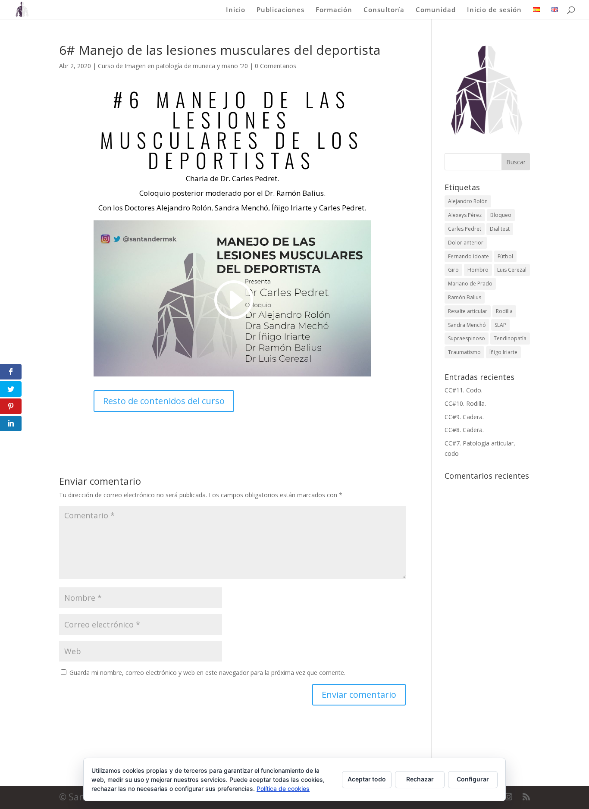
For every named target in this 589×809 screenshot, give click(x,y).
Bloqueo (500, 215)
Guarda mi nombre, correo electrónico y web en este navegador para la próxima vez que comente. (207, 672)
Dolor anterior (465, 242)
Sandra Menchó (467, 325)
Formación (334, 10)
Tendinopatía (510, 338)
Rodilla (504, 311)
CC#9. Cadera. (464, 417)
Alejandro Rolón (468, 201)
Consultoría (383, 10)
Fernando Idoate (468, 256)
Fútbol (505, 256)
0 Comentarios (275, 66)
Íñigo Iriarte (503, 352)
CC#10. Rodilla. (465, 403)
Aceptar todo (367, 779)
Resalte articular (467, 311)
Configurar (473, 779)
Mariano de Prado (470, 283)
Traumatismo (464, 352)
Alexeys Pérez (465, 215)
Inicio (235, 10)
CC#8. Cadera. (464, 430)
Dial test (500, 228)
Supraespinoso (466, 338)
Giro (453, 269)
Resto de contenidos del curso (164, 401)
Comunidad (436, 10)
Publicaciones (280, 10)
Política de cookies (283, 788)
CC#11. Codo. (463, 390)
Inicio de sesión (494, 10)
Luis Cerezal (511, 269)
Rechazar (420, 779)
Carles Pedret (464, 228)
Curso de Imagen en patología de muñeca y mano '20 (173, 66)
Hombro (478, 269)
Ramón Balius (464, 297)
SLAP (500, 325)
